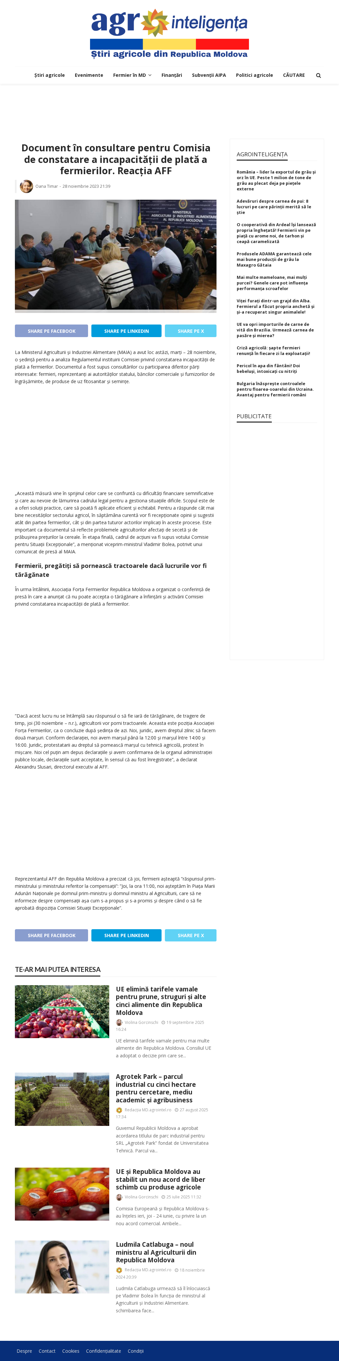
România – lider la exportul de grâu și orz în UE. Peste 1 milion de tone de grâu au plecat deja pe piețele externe (276, 180)
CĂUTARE (294, 75)
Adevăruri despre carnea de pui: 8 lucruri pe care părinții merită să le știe (274, 206)
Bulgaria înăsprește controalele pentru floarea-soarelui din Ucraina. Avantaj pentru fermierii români (275, 389)
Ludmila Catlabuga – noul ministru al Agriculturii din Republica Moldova (156, 1252)
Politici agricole (254, 75)
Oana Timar (46, 186)
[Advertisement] (169, 105)
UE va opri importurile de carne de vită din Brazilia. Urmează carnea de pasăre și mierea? (275, 330)
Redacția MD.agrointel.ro (148, 1110)
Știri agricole (49, 75)
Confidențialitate (103, 1351)
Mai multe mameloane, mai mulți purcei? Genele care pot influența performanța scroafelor (272, 283)
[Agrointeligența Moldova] (169, 33)
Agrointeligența (262, 154)
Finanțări (172, 75)
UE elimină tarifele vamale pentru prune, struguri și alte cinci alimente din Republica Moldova (161, 1000)
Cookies (70, 1351)
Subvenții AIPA (209, 75)
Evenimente (89, 75)
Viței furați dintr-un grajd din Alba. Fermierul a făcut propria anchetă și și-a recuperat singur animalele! (276, 306)
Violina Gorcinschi (141, 1022)
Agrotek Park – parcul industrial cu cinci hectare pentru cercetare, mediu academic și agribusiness (156, 1088)
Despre (24, 1351)
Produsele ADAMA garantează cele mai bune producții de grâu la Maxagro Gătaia (274, 259)
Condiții (136, 1351)
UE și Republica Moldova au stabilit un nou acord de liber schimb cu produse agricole (160, 1179)
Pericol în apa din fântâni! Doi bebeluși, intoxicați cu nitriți (268, 368)
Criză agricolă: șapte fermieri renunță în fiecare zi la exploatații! (273, 350)
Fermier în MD (129, 75)
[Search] (318, 75)
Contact (47, 1351)
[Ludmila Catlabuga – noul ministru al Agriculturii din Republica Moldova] (62, 1266)
